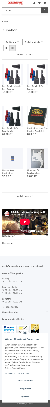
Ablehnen (25, 396)
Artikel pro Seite (32, 42)
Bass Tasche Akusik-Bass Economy (11, 87)
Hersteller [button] (8, 243)
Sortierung (11, 42)
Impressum (10, 373)
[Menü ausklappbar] (3, 1)
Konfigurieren (25, 388)
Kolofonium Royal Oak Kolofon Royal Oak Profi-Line (37, 130)
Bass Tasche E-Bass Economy (36, 87)
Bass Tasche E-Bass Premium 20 (11, 129)
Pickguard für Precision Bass (34, 171)
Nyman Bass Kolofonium (8, 171)
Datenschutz (23, 373)
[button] (34, 3)
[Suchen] (44, 10)
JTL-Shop (29, 403)
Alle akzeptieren (25, 380)
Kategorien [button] (8, 236)
